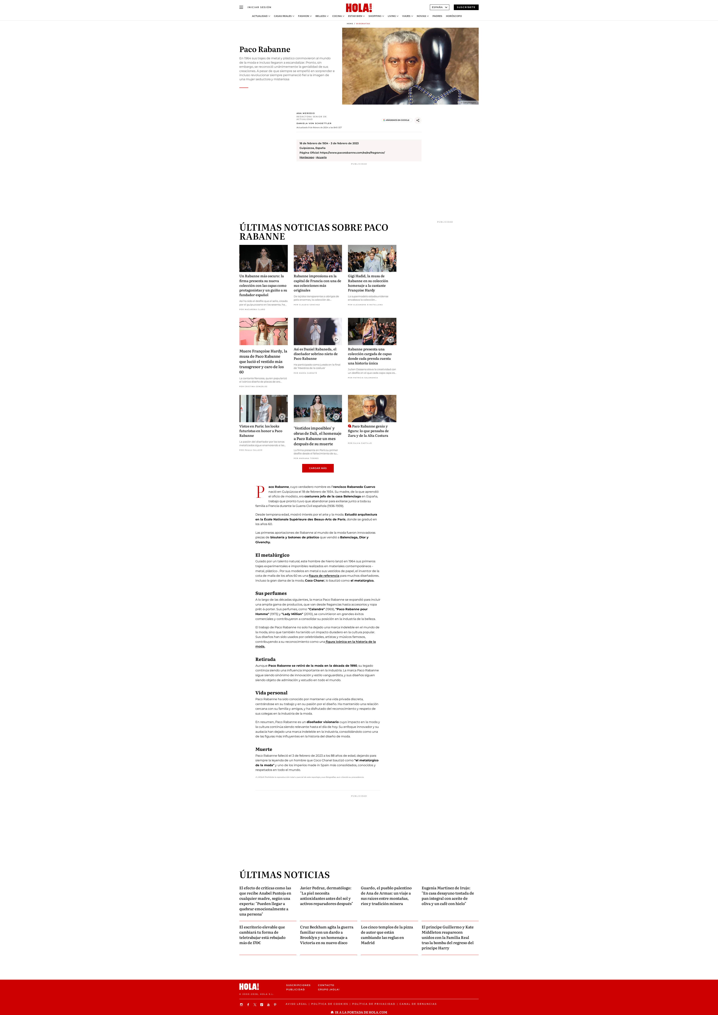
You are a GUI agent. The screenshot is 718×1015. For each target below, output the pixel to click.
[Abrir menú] (241, 7)
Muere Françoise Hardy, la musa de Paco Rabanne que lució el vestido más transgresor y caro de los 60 (263, 361)
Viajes (406, 16)
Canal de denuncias (418, 1003)
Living (392, 16)
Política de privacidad (373, 1003)
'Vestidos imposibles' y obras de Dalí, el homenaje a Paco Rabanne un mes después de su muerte (317, 435)
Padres (437, 16)
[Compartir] (418, 120)
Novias (421, 16)
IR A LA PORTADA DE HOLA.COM (361, 1012)
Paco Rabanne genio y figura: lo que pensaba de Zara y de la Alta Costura (368, 431)
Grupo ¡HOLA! (329, 989)
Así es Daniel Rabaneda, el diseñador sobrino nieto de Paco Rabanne (316, 353)
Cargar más (318, 468)
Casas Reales (283, 16)
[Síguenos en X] (255, 1004)
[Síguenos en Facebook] (249, 1004)
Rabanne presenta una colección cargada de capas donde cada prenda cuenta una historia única (370, 356)
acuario (321, 157)
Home (350, 24)
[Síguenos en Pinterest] (275, 1004)
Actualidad (260, 16)
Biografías (363, 24)
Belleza (320, 16)
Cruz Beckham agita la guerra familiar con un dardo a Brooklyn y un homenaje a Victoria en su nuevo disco (326, 934)
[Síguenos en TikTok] (262, 1004)
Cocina (337, 16)
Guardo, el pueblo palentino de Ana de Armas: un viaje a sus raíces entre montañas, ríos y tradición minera (386, 895)
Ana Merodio (306, 113)
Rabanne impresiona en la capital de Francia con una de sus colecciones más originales (317, 283)
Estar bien (355, 16)
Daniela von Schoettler (314, 123)
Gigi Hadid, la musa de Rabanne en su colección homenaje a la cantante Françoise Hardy (368, 283)
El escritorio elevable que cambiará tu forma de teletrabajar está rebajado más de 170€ (262, 934)
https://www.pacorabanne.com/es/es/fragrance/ (352, 152)
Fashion (303, 16)
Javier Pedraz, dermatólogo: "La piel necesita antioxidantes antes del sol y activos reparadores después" (326, 895)
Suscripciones (298, 985)
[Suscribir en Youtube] (269, 1004)
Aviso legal (296, 1003)
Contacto (326, 985)
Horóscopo (454, 16)
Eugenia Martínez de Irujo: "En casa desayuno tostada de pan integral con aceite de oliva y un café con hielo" (448, 895)
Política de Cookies (329, 1003)
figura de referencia (324, 575)
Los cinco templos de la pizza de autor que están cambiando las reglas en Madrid (387, 934)
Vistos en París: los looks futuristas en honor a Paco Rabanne (260, 431)
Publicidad (295, 989)
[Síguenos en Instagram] (242, 1004)
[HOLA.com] (359, 8)
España (437, 7)
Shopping (375, 16)
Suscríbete (466, 7)
